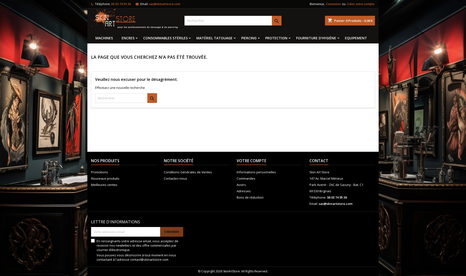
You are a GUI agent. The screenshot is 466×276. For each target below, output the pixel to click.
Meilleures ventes (104, 185)
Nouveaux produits (105, 178)
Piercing (249, 38)
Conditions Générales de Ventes (188, 172)
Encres (128, 38)
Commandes (246, 178)
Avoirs (241, 185)
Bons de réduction (250, 197)
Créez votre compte (360, 4)
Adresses (244, 191)
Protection (276, 38)
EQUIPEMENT (356, 38)
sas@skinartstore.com (164, 4)
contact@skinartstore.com (149, 259)
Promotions (99, 172)
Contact (318, 160)
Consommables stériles (165, 38)
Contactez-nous (175, 178)
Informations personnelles (256, 172)
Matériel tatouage (214, 38)
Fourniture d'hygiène (316, 38)
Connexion (333, 4)
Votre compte (251, 160)
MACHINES (104, 38)
